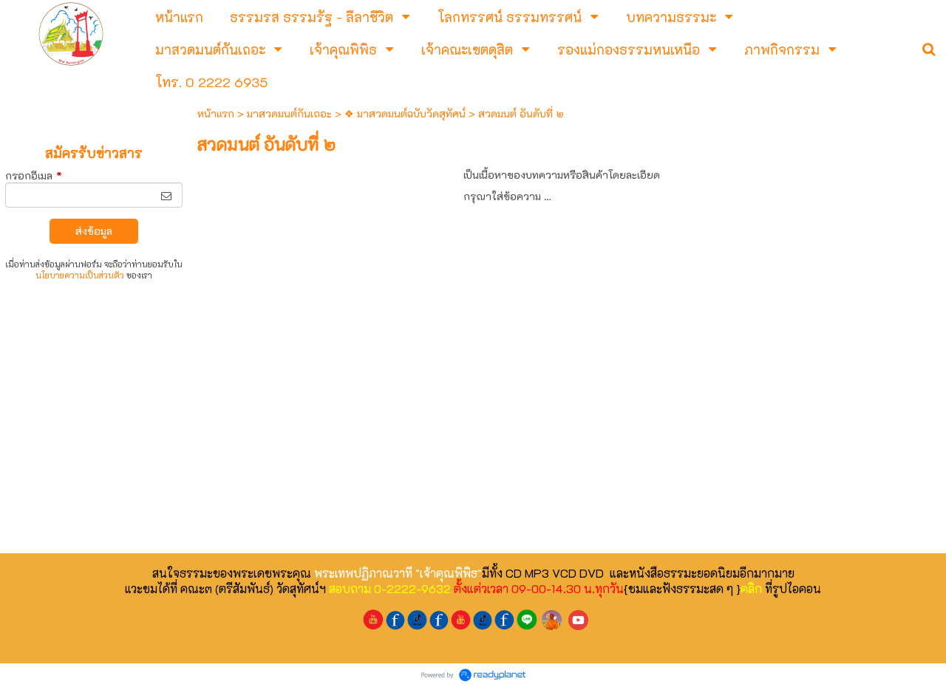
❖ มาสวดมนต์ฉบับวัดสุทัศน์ (405, 113)
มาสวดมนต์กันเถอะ (289, 113)
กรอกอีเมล (33, 175)
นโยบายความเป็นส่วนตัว (79, 275)
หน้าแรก (215, 113)
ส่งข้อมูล (93, 231)
